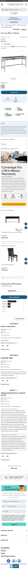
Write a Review (14, 297)
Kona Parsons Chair (8, 264)
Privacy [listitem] (3, 550)
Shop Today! (14, 22)
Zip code (15, 101)
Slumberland (10, 564)
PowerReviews (7, 286)
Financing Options (7, 43)
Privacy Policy (17, 520)
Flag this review (5, 349)
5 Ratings (23, 29)
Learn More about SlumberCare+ (14, 204)
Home (2, 25)
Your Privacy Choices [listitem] (8, 556)
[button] (26, 4)
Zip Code (14, 13)
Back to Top (14, 468)
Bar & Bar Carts (22, 25)
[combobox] (14, 9)
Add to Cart (14, 92)
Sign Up (14, 524)
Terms (22, 520)
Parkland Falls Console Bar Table (12, 232)
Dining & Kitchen (11, 25)
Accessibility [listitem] (5, 548)
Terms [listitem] (3, 553)
